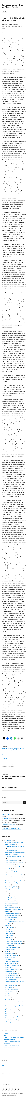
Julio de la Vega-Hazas (11, 989)
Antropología (9, 897)
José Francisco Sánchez (11, 975)
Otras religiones (9, 919)
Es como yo (4, 758)
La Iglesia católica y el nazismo (13, 941)
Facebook (6, 1074)
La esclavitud (8, 939)
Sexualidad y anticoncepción (13, 909)
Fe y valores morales (11, 917)
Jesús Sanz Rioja (9, 971)
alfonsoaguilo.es (6, 818)
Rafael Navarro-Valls (11, 991)
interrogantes (5, 764)
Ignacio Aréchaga (10, 967)
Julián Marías (8, 987)
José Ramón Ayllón (10, 979)
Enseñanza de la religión (12, 915)
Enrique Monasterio (10, 963)
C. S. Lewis (8, 959)
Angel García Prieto (10, 957)
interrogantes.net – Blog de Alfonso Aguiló (12, 6)
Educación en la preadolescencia (14, 862)
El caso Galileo (9, 933)
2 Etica (5, 893)
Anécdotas (8, 1000)
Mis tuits (4, 1066)
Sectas (7, 925)
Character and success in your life (14, 846)
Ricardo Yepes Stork (10, 993)
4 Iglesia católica (8, 927)
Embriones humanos (11, 903)
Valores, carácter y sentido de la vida (15, 889)
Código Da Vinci (9, 931)
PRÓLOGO (6, 1036)
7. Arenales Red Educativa (11, 1020)
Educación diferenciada (11, 860)
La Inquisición (9, 945)
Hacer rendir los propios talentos (14, 871)
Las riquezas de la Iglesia (12, 947)
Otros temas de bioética (11, 907)
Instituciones (9, 935)
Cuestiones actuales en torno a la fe (15, 856)
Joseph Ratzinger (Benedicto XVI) (14, 981)
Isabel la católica (9, 937)
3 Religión (6, 911)
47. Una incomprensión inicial (9, 754)
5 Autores (6, 951)
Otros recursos (9, 1012)
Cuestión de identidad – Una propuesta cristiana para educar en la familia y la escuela (15, 852)
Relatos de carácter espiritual (13, 1016)
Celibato (7, 929)
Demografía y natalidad (11, 899)
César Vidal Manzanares (12, 961)
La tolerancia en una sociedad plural (15, 877)
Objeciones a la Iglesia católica (13, 881)
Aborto (7, 895)
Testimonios (8, 1018)
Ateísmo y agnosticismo (12, 913)
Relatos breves (9, 1014)
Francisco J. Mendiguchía (12, 965)
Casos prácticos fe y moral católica (14, 1006)
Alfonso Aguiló (6, 814)
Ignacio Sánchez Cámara (12, 969)
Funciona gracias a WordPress (9, 1095)
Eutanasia (8, 905)
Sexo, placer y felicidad (11, 887)
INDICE (6, 1034)
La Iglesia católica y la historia (13, 943)
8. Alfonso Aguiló (8, 1022)
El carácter (8, 869)
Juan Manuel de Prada (11, 985)
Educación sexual (10, 901)
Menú (4, 11)
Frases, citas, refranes (11, 1010)
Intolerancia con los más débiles (14, 875)
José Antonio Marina (11, 973)
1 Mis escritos (7, 840)
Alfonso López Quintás (11, 955)
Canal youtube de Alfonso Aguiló (11, 828)
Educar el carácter (10, 864)
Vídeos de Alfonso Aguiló (9, 824)
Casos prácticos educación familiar (14, 1002)
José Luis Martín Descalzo (12, 977)
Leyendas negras (10, 949)
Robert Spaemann (10, 995)
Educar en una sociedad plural (13, 866)
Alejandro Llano (9, 953)
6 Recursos (7, 998)
